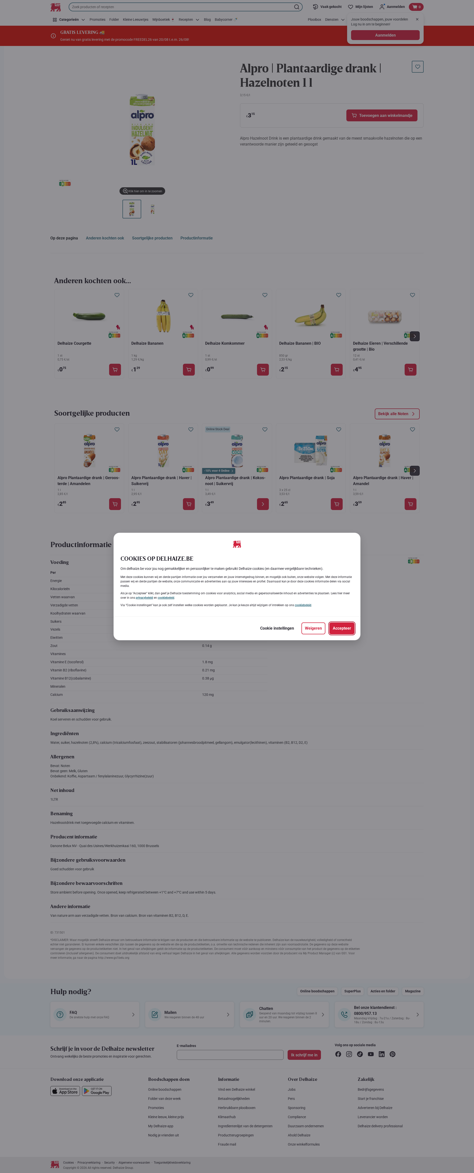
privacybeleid (144, 597)
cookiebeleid (166, 597)
